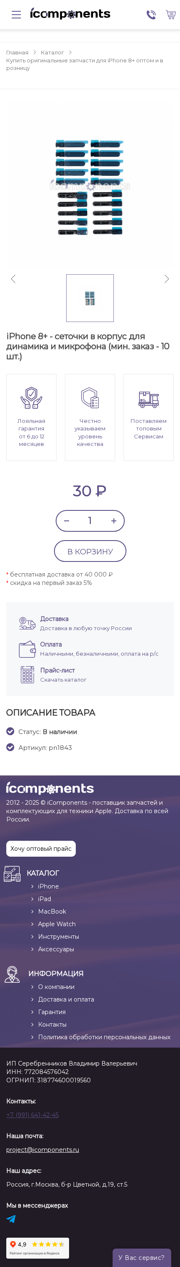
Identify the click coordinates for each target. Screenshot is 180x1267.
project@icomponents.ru (42, 1150)
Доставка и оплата (66, 999)
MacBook (52, 911)
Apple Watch (57, 924)
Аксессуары (56, 949)
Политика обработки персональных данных (104, 1037)
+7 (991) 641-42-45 (32, 1115)
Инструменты (58, 936)
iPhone (48, 886)
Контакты (52, 1024)
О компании (56, 987)
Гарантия (52, 1012)
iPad (44, 899)
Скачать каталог (63, 679)
